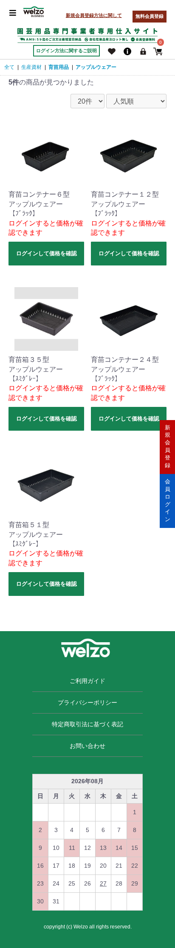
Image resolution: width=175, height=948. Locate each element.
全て (9, 67)
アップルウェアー (96, 67)
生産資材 (31, 67)
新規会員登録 (167, 446)
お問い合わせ (87, 745)
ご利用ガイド (87, 680)
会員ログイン (167, 500)
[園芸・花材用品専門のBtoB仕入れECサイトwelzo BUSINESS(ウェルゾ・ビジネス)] (33, 11)
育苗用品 (58, 67)
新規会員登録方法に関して (94, 15)
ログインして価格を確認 (46, 253)
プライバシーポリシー (87, 702)
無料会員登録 (149, 16)
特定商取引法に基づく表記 (87, 724)
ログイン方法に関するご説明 (66, 50)
